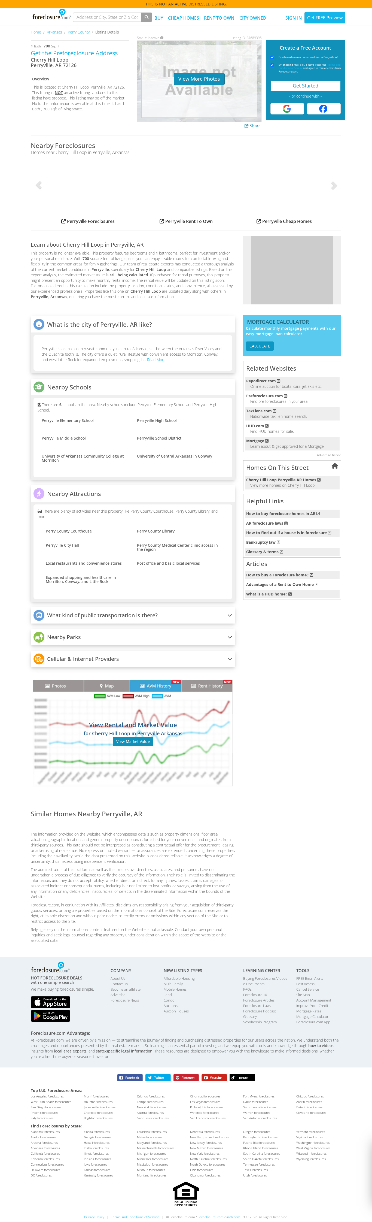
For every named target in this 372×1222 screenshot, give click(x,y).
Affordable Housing (179, 978)
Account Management (313, 1000)
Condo (169, 1000)
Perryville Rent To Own (189, 221)
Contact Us (119, 983)
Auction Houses (176, 1011)
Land (168, 994)
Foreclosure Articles (259, 1000)
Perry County (79, 32)
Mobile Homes (175, 989)
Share (255, 125)
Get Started (305, 85)
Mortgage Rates (308, 1011)
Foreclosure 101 (256, 994)
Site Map (303, 994)
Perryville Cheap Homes (287, 221)
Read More (156, 359)
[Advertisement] (292, 270)
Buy (158, 18)
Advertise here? (328, 455)
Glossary (250, 1016)
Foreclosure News (125, 1000)
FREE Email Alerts (309, 978)
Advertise (118, 994)
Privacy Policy (94, 1217)
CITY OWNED (252, 18)
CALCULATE (259, 346)
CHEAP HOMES (183, 18)
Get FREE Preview (325, 18)
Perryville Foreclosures (91, 221)
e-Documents (253, 983)
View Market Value (133, 741)
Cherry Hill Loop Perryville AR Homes (281, 479)
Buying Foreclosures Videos (265, 978)
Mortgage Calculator (312, 1016)
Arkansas (55, 32)
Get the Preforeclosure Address (74, 53)
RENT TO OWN (219, 18)
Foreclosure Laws (257, 1005)
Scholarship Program (260, 1022)
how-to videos (321, 1045)
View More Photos (199, 78)
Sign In (293, 18)
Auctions (171, 1005)
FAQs (247, 989)
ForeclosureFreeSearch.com (219, 1217)
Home (36, 32)
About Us (118, 978)
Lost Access (305, 983)
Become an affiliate (126, 989)
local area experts (70, 1051)
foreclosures (47, 1096)
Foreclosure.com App (313, 1022)
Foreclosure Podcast (259, 1011)
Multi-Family (173, 983)
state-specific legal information (124, 1051)
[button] (38, 185)
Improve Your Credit (312, 1005)
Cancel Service (307, 989)
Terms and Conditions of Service (135, 1217)
